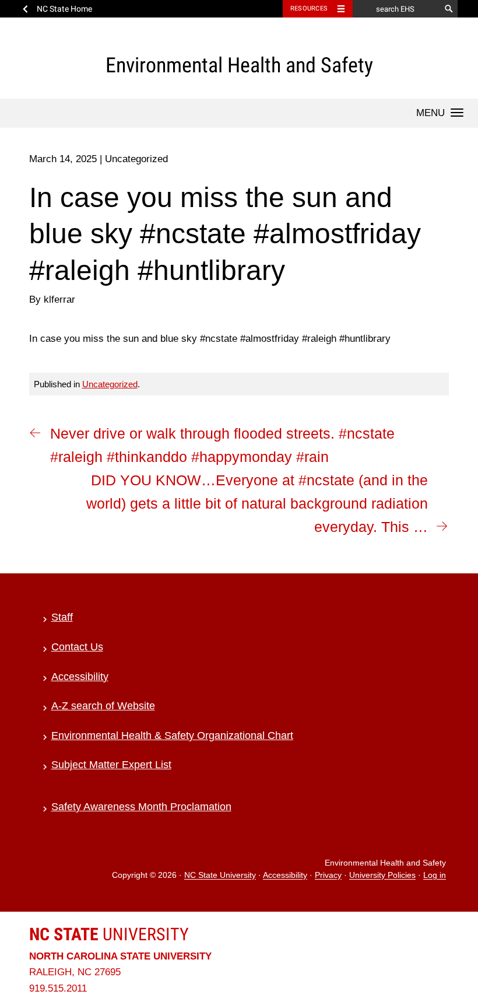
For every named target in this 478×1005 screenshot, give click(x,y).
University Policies (382, 875)
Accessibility (79, 676)
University (109, 934)
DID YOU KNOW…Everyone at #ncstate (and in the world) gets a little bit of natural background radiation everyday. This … (257, 503)
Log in (434, 875)
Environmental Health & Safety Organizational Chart (172, 735)
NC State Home (64, 8)
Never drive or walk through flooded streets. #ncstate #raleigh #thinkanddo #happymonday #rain (222, 445)
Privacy (328, 875)
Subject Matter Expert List (111, 765)
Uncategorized (110, 384)
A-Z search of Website (103, 706)
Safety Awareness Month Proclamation (141, 807)
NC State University (220, 875)
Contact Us (77, 647)
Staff (62, 617)
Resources (309, 8)
